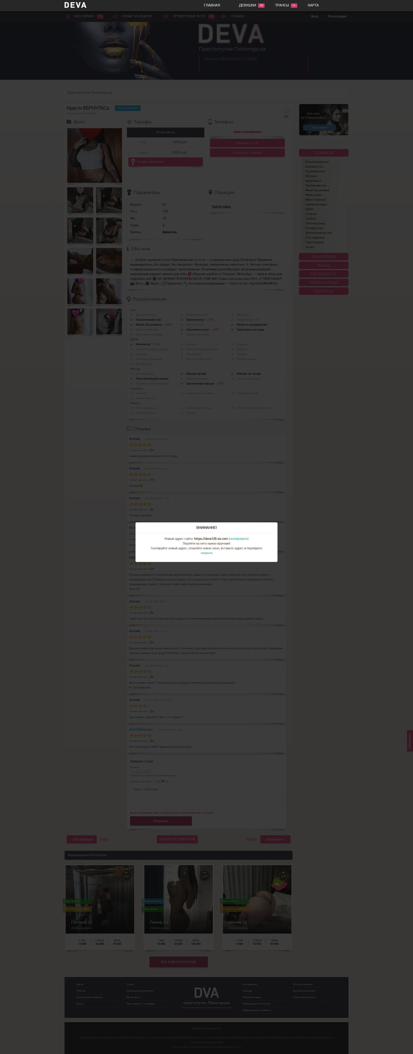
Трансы (282, 6)
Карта (313, 6)
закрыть (207, 553)
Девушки (247, 6)
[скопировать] (238, 539)
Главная (212, 6)
